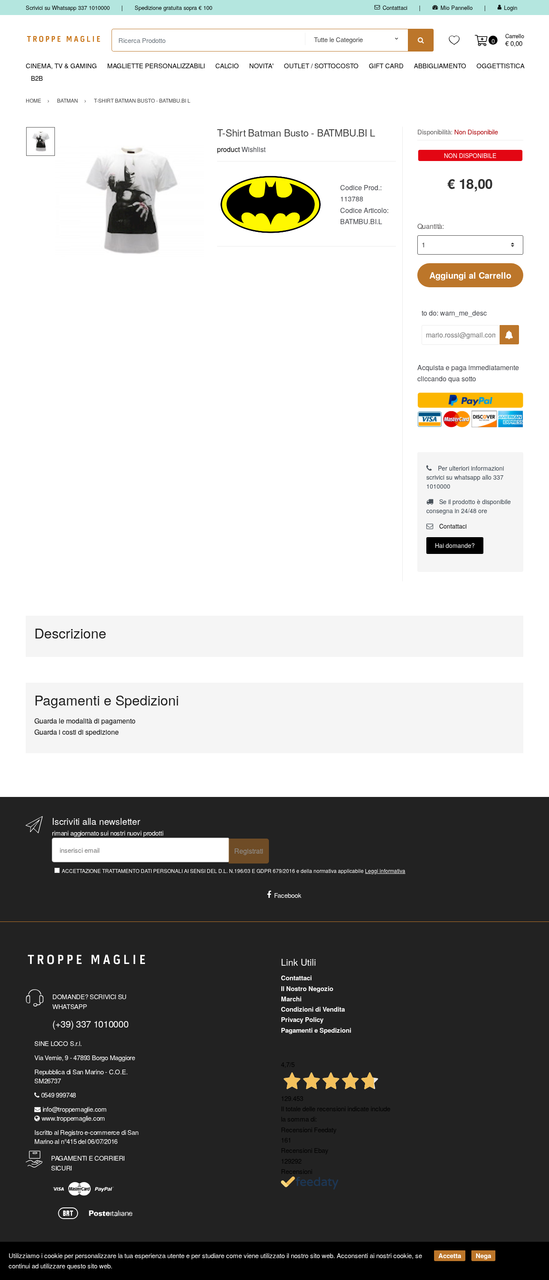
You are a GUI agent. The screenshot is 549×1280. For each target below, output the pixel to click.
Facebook (288, 895)
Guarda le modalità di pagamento (85, 721)
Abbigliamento (440, 65)
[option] (129, 201)
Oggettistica (501, 65)
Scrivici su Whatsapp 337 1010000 (68, 7)
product (228, 149)
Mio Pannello (456, 7)
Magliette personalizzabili (156, 65)
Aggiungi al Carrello (470, 275)
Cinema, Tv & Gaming (61, 65)
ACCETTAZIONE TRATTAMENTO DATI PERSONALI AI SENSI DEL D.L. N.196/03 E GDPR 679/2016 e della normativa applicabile (233, 870)
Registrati (248, 851)
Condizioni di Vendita (313, 1009)
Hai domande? (455, 545)
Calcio (227, 65)
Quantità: (430, 226)
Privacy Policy (302, 1019)
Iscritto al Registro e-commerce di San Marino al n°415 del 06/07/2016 (86, 1137)
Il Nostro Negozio (307, 988)
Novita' (261, 65)
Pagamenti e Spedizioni (316, 1030)
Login (510, 7)
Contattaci (395, 7)
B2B (37, 77)
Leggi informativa (385, 870)
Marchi (291, 998)
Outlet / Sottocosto (321, 65)
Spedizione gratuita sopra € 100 (173, 7)
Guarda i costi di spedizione (76, 732)
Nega (483, 1255)
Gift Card (386, 65)
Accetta (449, 1255)
